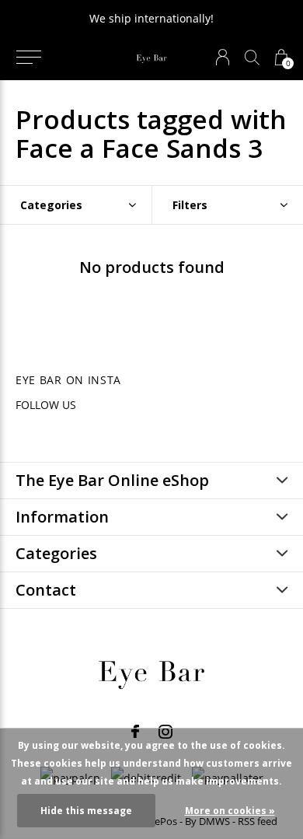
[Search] (252, 57)
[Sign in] (222, 57)
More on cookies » (230, 810)
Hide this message (86, 810)
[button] (28, 57)
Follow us (46, 404)
